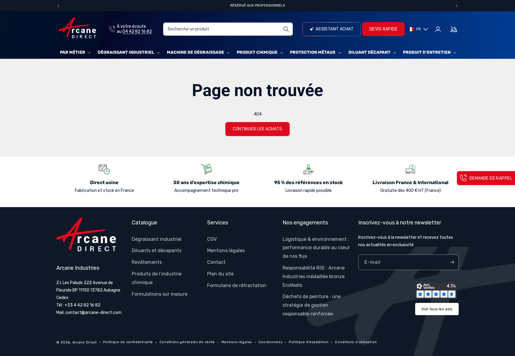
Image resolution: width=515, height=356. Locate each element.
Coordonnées (270, 342)
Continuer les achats (257, 129)
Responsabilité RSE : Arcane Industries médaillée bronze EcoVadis (314, 276)
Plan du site (220, 274)
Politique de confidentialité (128, 342)
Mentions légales (226, 250)
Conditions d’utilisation (356, 342)
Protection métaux (313, 52)
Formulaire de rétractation (236, 285)
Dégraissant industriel (126, 52)
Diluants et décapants (157, 250)
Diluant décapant (369, 52)
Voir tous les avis (436, 309)
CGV (212, 239)
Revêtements (147, 262)
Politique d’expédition (308, 342)
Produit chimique (257, 52)
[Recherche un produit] (286, 29)
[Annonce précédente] (58, 5)
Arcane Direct (84, 342)
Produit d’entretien (427, 52)
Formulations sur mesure (159, 294)
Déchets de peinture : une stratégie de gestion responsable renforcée (312, 305)
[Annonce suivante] (456, 5)
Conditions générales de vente (187, 342)
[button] (74, 52)
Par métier (72, 52)
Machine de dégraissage (195, 52)
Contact (216, 262)
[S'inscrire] (451, 262)
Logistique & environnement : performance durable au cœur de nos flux (316, 247)
